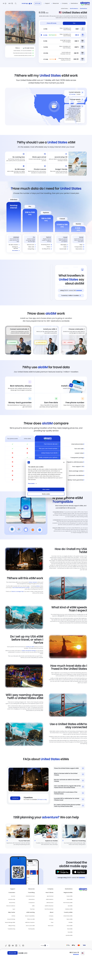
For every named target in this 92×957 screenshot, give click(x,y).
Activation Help (11, 899)
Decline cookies (46, 494)
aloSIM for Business (49, 905)
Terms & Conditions (10, 905)
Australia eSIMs (69, 935)
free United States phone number (21, 587)
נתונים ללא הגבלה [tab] (51, 23)
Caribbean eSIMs (68, 909)
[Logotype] (85, 3)
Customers (11, 892)
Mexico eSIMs (69, 919)
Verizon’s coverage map (17, 591)
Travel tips (32, 909)
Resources (31, 889)
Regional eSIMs (68, 892)
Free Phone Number (49, 909)
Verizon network (33, 582)
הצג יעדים (37, 3)
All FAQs (13, 916)
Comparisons (32, 902)
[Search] (15, 3)
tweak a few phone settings (29, 650)
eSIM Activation (50, 902)
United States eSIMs (68, 916)
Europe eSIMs (69, 896)
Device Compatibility (30, 916)
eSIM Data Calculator (30, 922)
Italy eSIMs (70, 932)
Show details (31, 483)
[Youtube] (13, 945)
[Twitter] (20, 945)
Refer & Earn (50, 925)
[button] (63, 29)
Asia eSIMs (70, 905)
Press (52, 922)
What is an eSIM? (31, 919)
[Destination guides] (46, 835)
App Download (50, 896)
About (51, 912)
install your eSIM (30, 646)
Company (50, 889)
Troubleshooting (11, 928)
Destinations (83, 8)
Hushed (38, 586)
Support (12, 889)
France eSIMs (69, 925)
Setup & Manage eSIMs (10, 922)
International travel (30, 896)
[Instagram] (9, 945)
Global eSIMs (69, 899)
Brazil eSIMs (69, 928)
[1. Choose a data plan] (74, 340)
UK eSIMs (70, 922)
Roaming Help (31, 928)
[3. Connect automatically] (18, 340)
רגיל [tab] (74, 23)
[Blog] (74, 835)
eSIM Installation (49, 899)
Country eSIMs (68, 912)
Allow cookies (46, 489)
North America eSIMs (67, 902)
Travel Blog (31, 892)
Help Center (11, 912)
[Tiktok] (6, 945)
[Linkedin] (16, 945)
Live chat (13, 896)
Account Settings (11, 919)
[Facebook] (23, 945)
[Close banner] (63, 462)
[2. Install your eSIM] (46, 340)
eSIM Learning (30, 912)
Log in (14, 909)
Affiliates (51, 919)
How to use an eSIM (30, 925)
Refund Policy (12, 902)
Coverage (73, 94)
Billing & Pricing (12, 925)
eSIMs (33, 905)
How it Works (49, 892)
